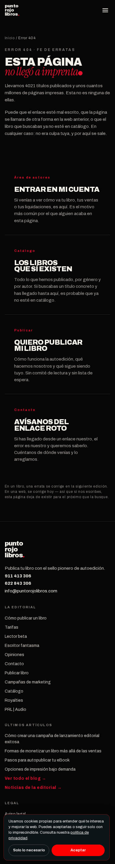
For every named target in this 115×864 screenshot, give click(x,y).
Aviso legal (15, 814)
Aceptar (78, 850)
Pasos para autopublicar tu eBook (37, 760)
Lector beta (16, 636)
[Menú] (105, 10)
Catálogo (14, 691)
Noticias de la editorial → (33, 787)
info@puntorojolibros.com (31, 591)
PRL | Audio (15, 709)
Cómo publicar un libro (26, 618)
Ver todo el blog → (25, 778)
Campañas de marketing (28, 682)
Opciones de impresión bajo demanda (40, 769)
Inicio (10, 38)
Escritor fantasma (22, 645)
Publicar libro (17, 673)
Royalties (14, 700)
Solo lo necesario (29, 850)
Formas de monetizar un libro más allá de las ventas (53, 751)
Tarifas (11, 627)
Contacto (14, 664)
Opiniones (14, 654)
